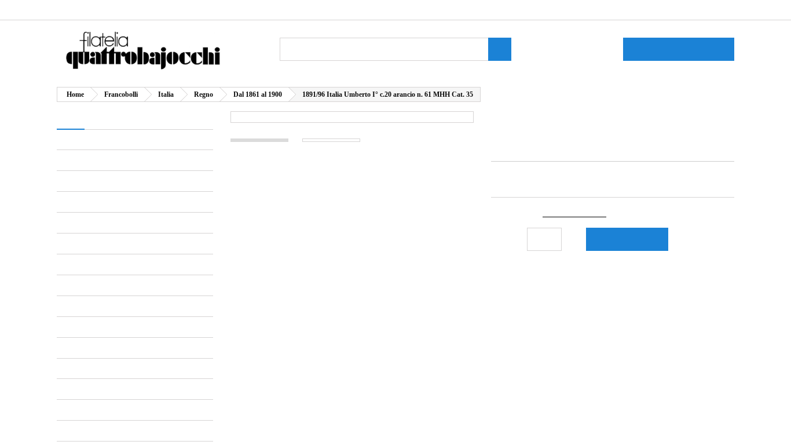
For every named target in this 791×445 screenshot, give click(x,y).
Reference (511, 150)
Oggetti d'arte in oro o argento (135, 270)
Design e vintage (109, 229)
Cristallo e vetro (107, 209)
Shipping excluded (585, 213)
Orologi (92, 331)
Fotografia (97, 250)
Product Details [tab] (272, 286)
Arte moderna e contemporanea (102, 164)
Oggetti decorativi (112, 290)
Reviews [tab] (347, 286)
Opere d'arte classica (119, 310)
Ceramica (97, 189)
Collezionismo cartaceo (123, 412)
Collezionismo (94, 371)
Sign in (636, 9)
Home (70, 119)
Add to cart (636, 239)
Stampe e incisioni (112, 351)
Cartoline (95, 391)
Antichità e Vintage (105, 139)
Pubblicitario (101, 432)
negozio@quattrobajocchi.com (250, 9)
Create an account (697, 9)
